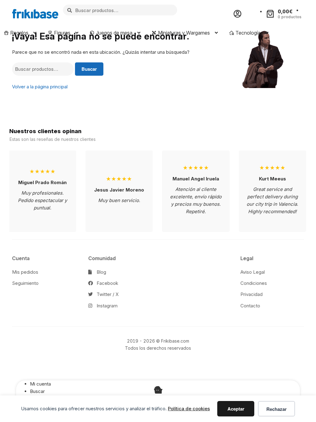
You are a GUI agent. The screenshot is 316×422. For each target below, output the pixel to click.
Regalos (18, 33)
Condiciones (253, 283)
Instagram (106, 306)
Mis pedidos (25, 272)
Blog (100, 272)
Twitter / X (106, 294)
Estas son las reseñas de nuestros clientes (53, 139)
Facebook (106, 283)
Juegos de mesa (113, 33)
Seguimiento (25, 283)
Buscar (89, 68)
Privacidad (251, 294)
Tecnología (247, 33)
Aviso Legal (252, 272)
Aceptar (235, 408)
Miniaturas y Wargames (183, 33)
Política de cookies (189, 408)
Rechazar (276, 409)
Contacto (250, 306)
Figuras (61, 33)
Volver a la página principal (40, 87)
